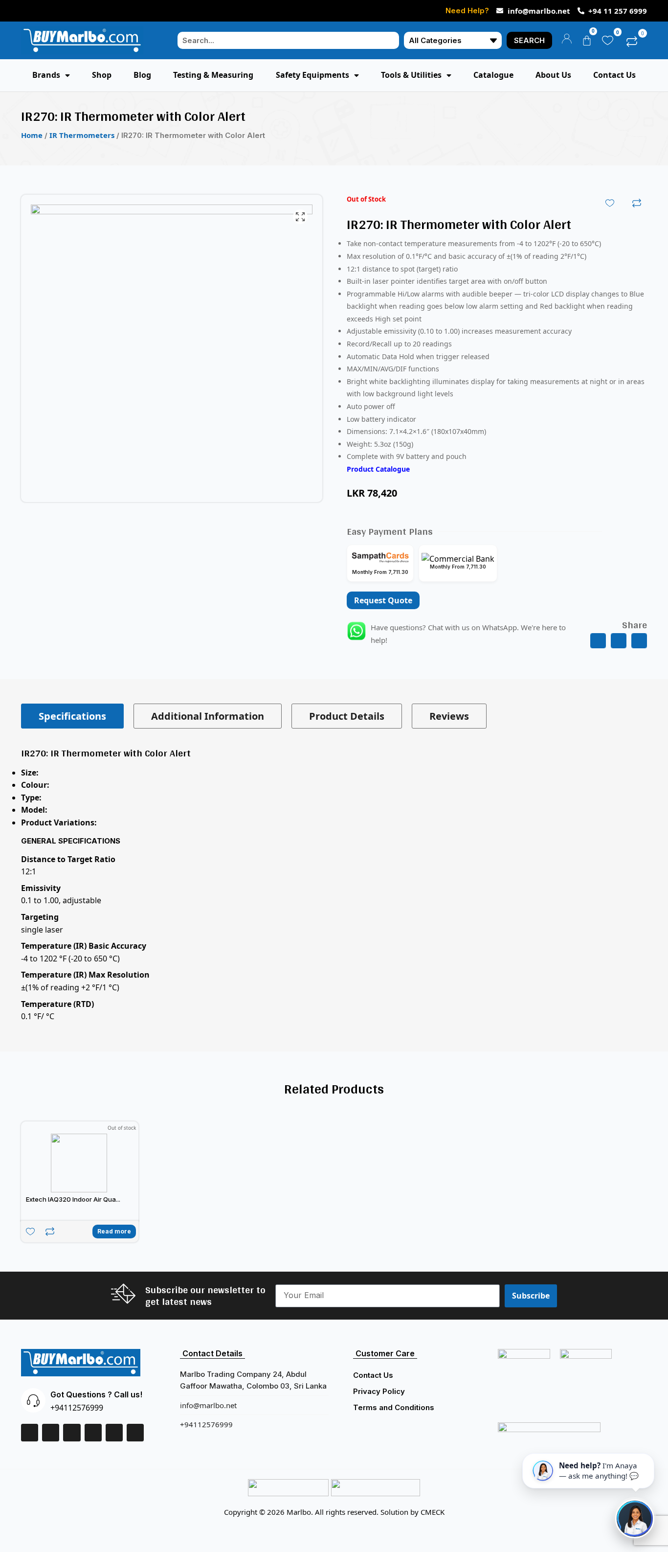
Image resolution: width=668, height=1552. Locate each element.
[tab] (72, 716)
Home (32, 135)
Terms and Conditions (393, 1407)
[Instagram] (93, 1432)
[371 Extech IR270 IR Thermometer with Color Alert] (171, 348)
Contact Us (373, 1375)
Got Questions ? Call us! (96, 1394)
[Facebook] (29, 1432)
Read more (114, 1231)
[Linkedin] (50, 1432)
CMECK (433, 1512)
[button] (598, 641)
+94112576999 (76, 1407)
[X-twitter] (71, 1432)
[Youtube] (135, 1432)
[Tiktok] (114, 1432)
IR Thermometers (81, 135)
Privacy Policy (379, 1391)
